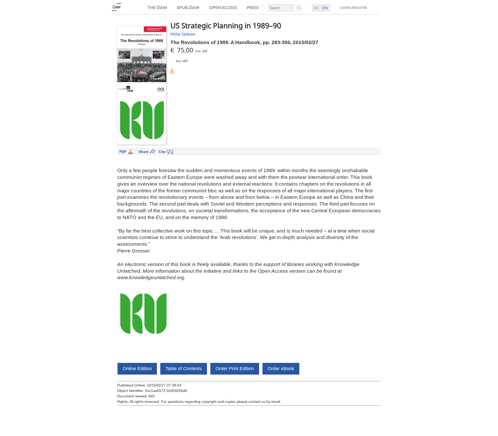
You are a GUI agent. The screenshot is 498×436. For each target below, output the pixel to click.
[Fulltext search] (298, 7)
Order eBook (281, 368)
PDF (123, 152)
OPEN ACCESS (223, 8)
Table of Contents (183, 368)
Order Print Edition (235, 368)
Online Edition (137, 368)
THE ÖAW (157, 8)
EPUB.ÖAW (188, 8)
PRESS (253, 8)
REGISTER (359, 7)
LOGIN (345, 7)
